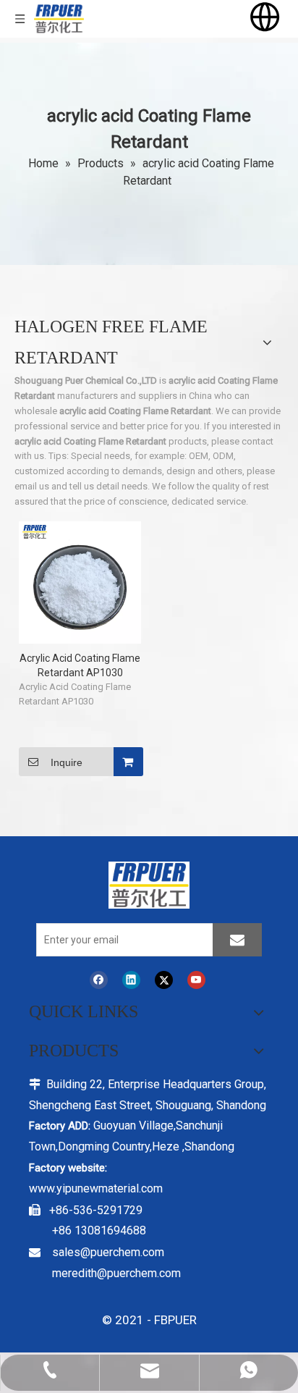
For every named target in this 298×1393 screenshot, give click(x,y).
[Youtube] (196, 980)
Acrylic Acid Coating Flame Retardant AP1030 (80, 665)
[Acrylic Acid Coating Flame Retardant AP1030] (80, 581)
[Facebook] (99, 980)
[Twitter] (164, 980)
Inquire (66, 762)
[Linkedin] (131, 980)
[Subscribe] (237, 939)
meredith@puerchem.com (116, 1273)
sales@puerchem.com (108, 1252)
